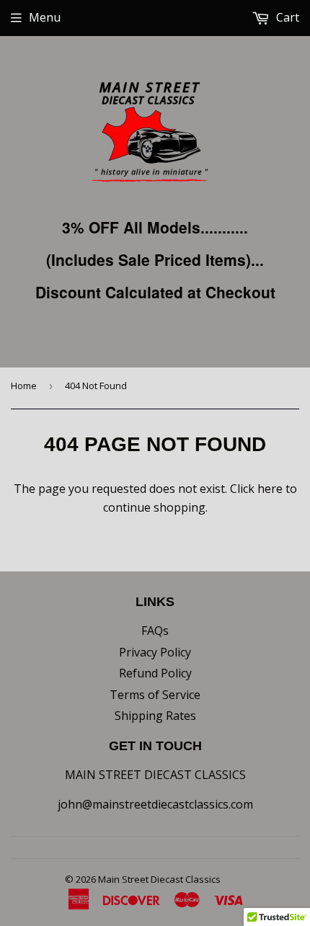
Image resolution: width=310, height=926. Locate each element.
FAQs (155, 630)
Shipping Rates (155, 716)
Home (24, 385)
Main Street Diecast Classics (159, 879)
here (270, 489)
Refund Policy (155, 673)
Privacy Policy (155, 652)
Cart (286, 17)
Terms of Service (155, 695)
